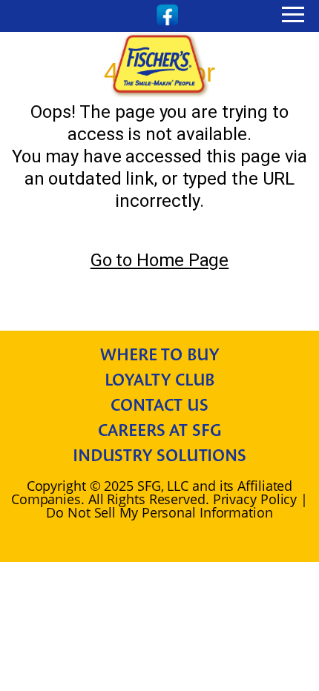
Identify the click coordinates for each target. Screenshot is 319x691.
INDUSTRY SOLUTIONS (159, 455)
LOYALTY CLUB (160, 380)
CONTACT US (159, 405)
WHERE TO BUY (159, 354)
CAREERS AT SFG (159, 430)
